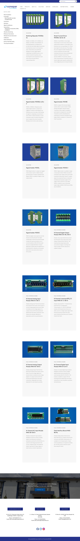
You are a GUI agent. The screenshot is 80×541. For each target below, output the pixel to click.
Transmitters (6, 27)
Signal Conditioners (8, 25)
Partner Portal (64, 6)
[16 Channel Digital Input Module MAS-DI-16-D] (63, 368)
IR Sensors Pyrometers (9, 33)
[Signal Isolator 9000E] (63, 105)
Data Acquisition (7, 14)
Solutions (41, 6)
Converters (6, 21)
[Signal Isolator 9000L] (35, 171)
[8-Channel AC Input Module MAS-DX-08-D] (35, 434)
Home (21, 6)
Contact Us (23, 8)
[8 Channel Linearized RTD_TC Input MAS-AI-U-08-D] (63, 303)
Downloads (55, 6)
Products (27, 6)
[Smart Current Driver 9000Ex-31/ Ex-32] (63, 39)
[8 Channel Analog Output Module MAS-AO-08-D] (35, 368)
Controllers (6, 16)
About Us (34, 6)
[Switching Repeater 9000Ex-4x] (35, 39)
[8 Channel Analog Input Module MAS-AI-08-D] (35, 303)
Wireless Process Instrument (10, 35)
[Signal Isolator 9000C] (35, 237)
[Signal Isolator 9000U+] (63, 171)
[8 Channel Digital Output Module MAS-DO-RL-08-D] (63, 237)
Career (72, 6)
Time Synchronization (8, 43)
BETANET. (50, 538)
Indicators (6, 23)
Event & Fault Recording (9, 41)
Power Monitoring (7, 39)
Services (48, 6)
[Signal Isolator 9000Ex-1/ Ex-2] (35, 105)
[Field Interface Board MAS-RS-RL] (63, 434)
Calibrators (6, 37)
